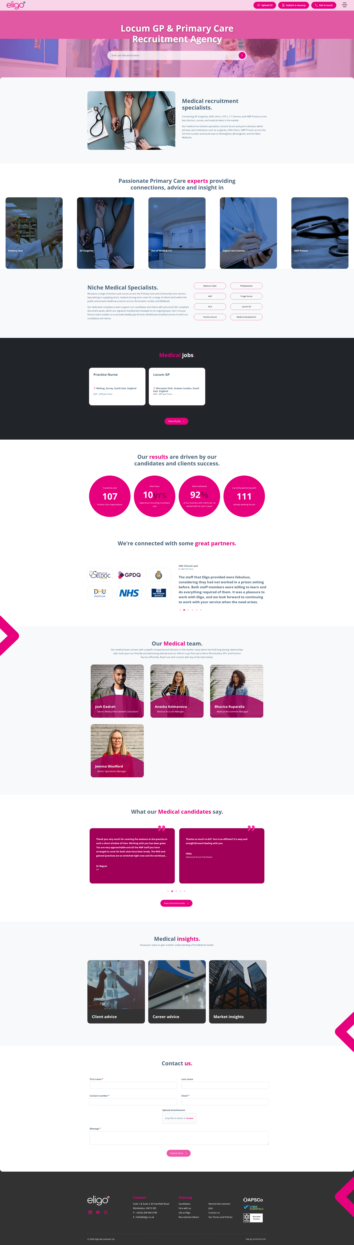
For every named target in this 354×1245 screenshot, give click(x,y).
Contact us (214, 1212)
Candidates (184, 1203)
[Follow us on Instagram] (105, 1212)
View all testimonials (174, 908)
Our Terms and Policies (220, 1217)
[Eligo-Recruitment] (18, 9)
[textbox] (133, 1090)
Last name (187, 1084)
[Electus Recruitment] (98, 1200)
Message (95, 1133)
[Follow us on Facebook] (98, 1212)
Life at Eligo (184, 1212)
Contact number (100, 1101)
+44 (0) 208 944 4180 (146, 1212)
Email (184, 1100)
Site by (249, 1239)
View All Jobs (174, 421)
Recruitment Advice (189, 1217)
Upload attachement (173, 1115)
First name (96, 1084)
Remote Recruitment (219, 1203)
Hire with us (185, 1208)
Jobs (211, 1208)
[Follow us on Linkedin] (90, 1212)
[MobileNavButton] (344, 9)
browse (189, 1123)
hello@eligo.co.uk (145, 1217)
